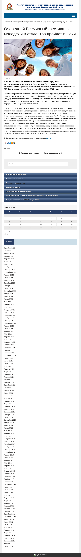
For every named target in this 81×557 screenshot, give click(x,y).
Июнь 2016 (8, 525)
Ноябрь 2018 (9, 447)
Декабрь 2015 (9, 541)
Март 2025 (8, 261)
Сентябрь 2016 (10, 516)
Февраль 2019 (9, 439)
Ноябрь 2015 (9, 543)
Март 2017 (8, 500)
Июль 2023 (8, 296)
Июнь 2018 (8, 460)
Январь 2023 (9, 312)
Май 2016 (8, 527)
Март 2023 (8, 307)
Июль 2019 (8, 425)
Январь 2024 (9, 280)
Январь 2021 (9, 377)
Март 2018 (8, 468)
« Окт (6, 234)
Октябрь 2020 (9, 385)
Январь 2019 (9, 441)
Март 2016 (8, 533)
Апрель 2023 (9, 304)
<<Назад (7, 148)
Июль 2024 (8, 277)
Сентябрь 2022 (10, 323)
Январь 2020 (9, 409)
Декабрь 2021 (9, 347)
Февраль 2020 (9, 406)
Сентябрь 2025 (10, 251)
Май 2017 (8, 495)
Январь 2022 (9, 345)
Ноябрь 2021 (9, 350)
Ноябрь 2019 (9, 414)
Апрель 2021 (9, 369)
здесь (48, 138)
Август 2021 (9, 358)
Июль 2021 (8, 361)
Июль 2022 (8, 328)
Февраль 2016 (9, 535)
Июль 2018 (8, 457)
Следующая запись (51, 153)
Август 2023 (9, 294)
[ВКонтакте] (8, 142)
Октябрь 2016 (9, 514)
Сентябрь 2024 (10, 272)
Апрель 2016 (9, 530)
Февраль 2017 (9, 503)
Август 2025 (9, 253)
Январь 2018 (9, 474)
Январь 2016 (9, 538)
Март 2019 (8, 436)
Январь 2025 (9, 264)
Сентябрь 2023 (10, 291)
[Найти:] (38, 164)
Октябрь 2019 (9, 417)
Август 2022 (9, 326)
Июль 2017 (8, 490)
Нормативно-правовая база (15, 183)
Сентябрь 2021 (10, 355)
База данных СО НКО (13, 187)
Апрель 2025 (9, 259)
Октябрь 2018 (9, 449)
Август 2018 (9, 455)
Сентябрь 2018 (10, 452)
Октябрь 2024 (9, 269)
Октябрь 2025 (9, 248)
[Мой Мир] (14, 142)
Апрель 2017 (9, 498)
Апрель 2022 (9, 337)
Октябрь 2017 (9, 482)
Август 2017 (9, 487)
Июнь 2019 (8, 428)
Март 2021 (8, 371)
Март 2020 (8, 404)
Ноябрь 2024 (9, 267)
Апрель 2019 (9, 433)
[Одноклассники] (12, 142)
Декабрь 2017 (9, 476)
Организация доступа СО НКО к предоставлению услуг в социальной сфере (32, 195)
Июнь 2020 (8, 396)
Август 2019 (9, 423)
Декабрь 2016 (9, 508)
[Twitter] (10, 142)
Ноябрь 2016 (9, 511)
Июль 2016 (8, 522)
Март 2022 (8, 339)
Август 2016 (9, 519)
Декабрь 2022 (9, 315)
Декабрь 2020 (9, 379)
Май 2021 (8, 366)
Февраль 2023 (9, 310)
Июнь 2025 (8, 256)
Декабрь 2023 (9, 283)
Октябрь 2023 (9, 288)
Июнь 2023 (8, 299)
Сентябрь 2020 (10, 388)
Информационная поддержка (16, 174)
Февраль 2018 (9, 471)
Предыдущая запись (30, 153)
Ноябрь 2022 (9, 318)
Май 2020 (8, 398)
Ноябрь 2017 (9, 479)
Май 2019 (8, 430)
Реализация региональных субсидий (18, 191)
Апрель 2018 (9, 465)
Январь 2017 (9, 506)
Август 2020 (9, 390)
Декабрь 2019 (9, 412)
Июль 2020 (8, 393)
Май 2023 (8, 302)
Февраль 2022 (9, 342)
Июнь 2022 (8, 331)
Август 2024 (9, 275)
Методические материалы (14, 179)
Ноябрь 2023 (9, 285)
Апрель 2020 (9, 401)
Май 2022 (8, 334)
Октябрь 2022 (9, 320)
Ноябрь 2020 (9, 382)
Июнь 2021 (8, 363)
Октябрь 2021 (9, 353)
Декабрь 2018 (9, 444)
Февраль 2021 (9, 374)
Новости (7, 22)
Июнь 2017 (8, 492)
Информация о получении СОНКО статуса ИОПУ (22, 200)
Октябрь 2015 (9, 546)
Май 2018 (8, 463)
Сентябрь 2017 (10, 484)
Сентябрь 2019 (10, 420)
